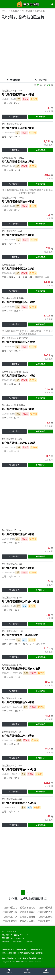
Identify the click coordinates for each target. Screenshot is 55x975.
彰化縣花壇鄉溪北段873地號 (18, 235)
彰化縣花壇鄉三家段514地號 (18, 568)
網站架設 (12, 958)
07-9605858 (11, 931)
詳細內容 (42, 117)
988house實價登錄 (9, 953)
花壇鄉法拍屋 (40, 11)
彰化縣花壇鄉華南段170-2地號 (19, 769)
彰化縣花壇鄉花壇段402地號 (18, 409)
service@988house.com (19, 938)
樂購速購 (39, 953)
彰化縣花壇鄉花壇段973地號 (18, 534)
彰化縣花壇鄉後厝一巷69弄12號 (20, 635)
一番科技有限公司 (25, 958)
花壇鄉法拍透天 (45, 912)
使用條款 (5, 942)
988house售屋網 (36, 950)
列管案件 (15, 117)
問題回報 (29, 942)
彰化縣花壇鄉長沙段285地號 (18, 161)
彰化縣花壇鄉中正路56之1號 (18, 268)
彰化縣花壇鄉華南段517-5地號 (19, 803)
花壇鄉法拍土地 (10, 907)
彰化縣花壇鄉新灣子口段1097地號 (21, 668)
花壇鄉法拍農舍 (27, 921)
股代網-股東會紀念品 (26, 953)
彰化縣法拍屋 (27, 11)
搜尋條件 (43, 80)
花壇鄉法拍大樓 (27, 907)
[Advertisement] (27, 49)
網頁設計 (5, 958)
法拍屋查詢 (15, 11)
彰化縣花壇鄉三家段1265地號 (18, 443)
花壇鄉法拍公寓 (10, 912)
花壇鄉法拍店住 (45, 917)
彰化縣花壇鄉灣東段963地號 (18, 94)
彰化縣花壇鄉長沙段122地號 (18, 128)
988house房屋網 (8, 950)
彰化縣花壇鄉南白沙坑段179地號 (20, 601)
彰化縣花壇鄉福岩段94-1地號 (18, 302)
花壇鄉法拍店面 (27, 912)
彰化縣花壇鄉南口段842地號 (18, 735)
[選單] (3, 4)
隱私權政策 (17, 942)
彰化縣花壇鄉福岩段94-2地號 (18, 342)
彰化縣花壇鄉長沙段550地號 (18, 201)
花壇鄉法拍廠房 (27, 917)
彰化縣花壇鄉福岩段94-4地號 (18, 375)
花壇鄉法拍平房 (10, 917)
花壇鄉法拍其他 (45, 921)
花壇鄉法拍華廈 (45, 907)
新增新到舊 (15, 80)
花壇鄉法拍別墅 (10, 921)
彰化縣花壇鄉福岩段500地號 (18, 702)
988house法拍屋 (22, 950)
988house (5, 11)
